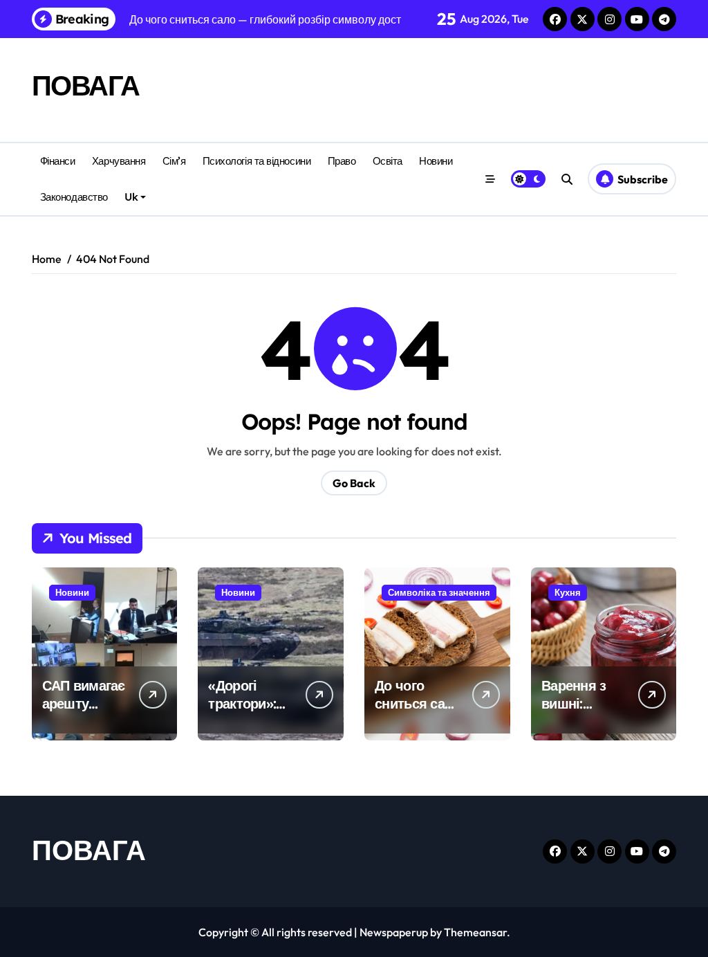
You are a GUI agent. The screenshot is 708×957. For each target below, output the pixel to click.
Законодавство (74, 196)
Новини (435, 160)
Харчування (118, 160)
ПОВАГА (86, 85)
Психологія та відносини (257, 160)
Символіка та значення (439, 592)
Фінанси (57, 160)
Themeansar (475, 932)
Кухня (568, 592)
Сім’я (174, 160)
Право (342, 160)
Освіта (387, 160)
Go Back (354, 483)
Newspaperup (394, 932)
